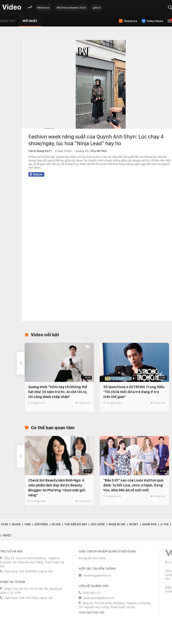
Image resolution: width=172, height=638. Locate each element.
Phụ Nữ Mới (99, 151)
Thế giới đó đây (75, 524)
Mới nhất (30, 21)
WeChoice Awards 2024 (71, 7)
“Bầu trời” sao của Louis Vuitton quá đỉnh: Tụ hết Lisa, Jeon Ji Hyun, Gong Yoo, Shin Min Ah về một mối (133, 485)
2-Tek (164, 524)
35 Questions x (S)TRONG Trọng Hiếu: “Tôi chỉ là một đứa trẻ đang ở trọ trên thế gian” (134, 392)
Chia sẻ (37, 174)
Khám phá (149, 524)
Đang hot (8, 21)
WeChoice (43, 7)
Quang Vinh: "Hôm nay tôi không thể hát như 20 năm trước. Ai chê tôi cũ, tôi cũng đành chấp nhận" (57, 392)
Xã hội (56, 524)
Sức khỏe (98, 524)
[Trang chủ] (11, 7)
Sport (133, 524)
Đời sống (41, 524)
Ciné (27, 524)
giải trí (97, 7)
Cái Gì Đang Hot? (40, 151)
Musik (16, 524)
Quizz (7, 535)
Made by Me (117, 524)
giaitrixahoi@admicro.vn (98, 598)
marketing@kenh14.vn (97, 575)
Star (4, 524)
